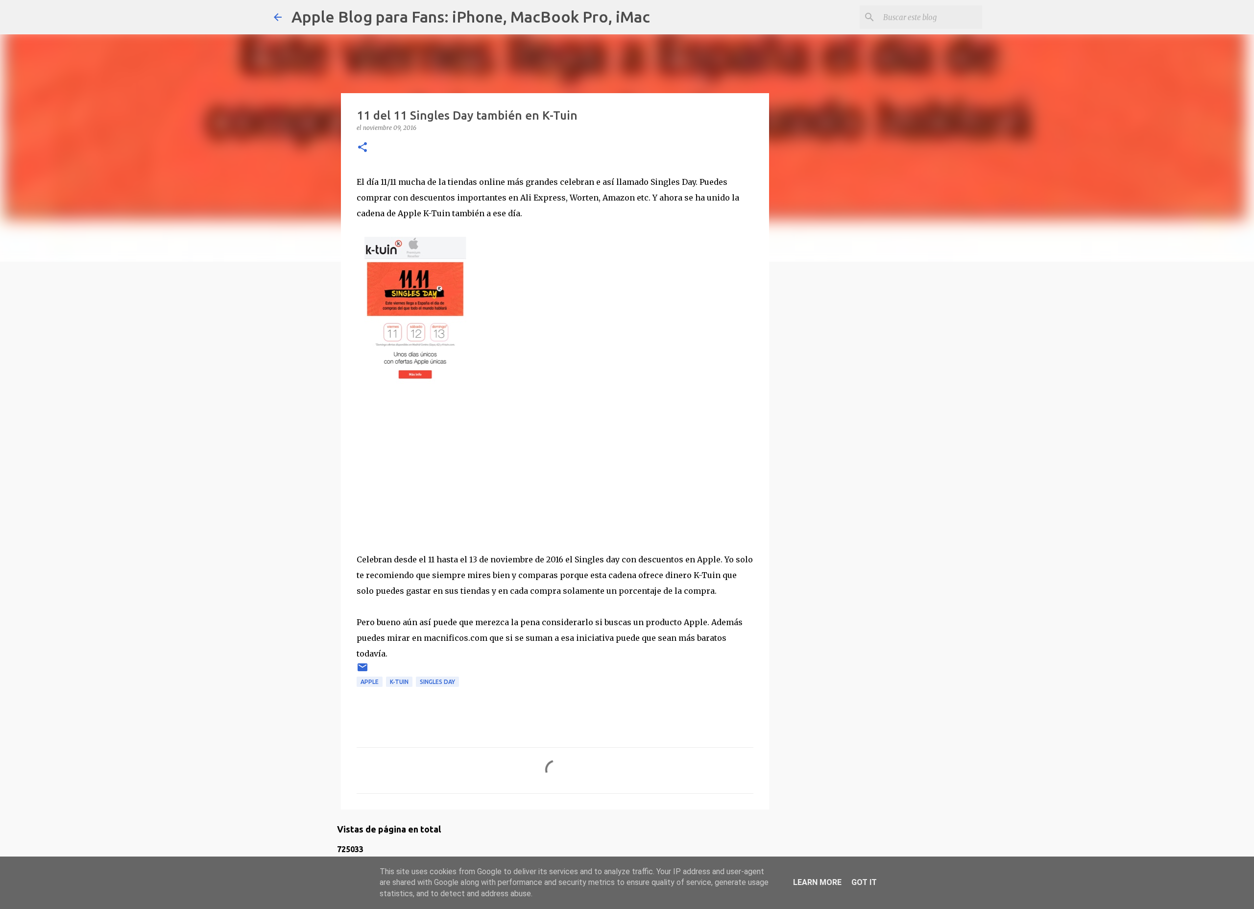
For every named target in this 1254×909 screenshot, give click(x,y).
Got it (864, 882)
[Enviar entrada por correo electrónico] (362, 671)
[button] (362, 147)
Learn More (817, 882)
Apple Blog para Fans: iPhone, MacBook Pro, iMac (470, 16)
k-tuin (399, 682)
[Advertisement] (555, 462)
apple (370, 682)
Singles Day (437, 682)
